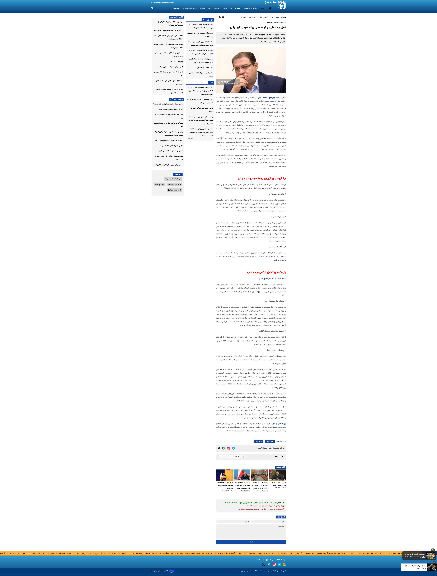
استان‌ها (202, 8)
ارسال (251, 542)
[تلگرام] (233, 448)
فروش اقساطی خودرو (173, 178)
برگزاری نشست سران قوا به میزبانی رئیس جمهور (168, 30)
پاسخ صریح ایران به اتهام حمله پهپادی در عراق (169, 140)
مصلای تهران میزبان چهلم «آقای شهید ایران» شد (168, 165)
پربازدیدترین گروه (176, 99)
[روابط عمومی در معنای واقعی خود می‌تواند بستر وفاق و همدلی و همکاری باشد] (242, 475)
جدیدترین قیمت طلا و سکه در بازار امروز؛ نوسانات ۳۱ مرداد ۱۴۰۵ (414, 555)
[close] (433, 549)
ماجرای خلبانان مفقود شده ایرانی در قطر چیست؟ (168, 104)
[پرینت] (220, 17)
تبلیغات (258, 559)
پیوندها (265, 559)
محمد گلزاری (262, 97)
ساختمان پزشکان (174, 184)
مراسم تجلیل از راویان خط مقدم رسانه (171, 145)
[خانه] (270, 8)
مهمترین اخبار (208, 19)
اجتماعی (246, 8)
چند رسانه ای (187, 8)
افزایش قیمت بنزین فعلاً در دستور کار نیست (169, 151)
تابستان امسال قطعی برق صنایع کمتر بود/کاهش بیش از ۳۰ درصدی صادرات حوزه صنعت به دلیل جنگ (200, 90)
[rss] (284, 564)
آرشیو (191, 138)
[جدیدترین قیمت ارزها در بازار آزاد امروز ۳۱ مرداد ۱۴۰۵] (432, 567)
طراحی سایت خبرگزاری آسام (159, 571)
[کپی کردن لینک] (232, 457)
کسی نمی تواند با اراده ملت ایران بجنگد (171, 67)
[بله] (223, 448)
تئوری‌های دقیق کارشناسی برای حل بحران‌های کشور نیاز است (225, 485)
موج (268, 571)
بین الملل (216, 8)
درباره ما (272, 559)
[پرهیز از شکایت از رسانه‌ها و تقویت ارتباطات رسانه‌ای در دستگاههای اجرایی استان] (259, 475)
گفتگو (211, 82)
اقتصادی (254, 8)
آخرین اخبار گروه (176, 17)
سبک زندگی (176, 8)
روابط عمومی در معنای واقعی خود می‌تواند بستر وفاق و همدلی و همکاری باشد (242, 485)
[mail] (223, 17)
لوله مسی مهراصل (174, 190)
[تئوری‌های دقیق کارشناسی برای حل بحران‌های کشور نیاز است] (224, 475)
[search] (152, 7)
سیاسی (262, 8)
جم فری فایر (159, 184)
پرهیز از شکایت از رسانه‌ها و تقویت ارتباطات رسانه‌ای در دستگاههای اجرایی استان (260, 485)
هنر (231, 8)
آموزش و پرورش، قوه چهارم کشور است (171, 109)
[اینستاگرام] (228, 448)
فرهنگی (237, 8)
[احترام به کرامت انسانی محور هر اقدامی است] (277, 475)
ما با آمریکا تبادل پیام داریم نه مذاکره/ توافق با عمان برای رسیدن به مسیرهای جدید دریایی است (201, 132)
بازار (209, 8)
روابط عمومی (281, 423)
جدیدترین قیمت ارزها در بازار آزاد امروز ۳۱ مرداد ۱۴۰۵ (415, 567)
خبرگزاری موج (274, 97)
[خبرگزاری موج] (282, 5)
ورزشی (224, 8)
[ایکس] (219, 448)
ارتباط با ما (281, 559)
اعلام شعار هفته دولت (176, 61)
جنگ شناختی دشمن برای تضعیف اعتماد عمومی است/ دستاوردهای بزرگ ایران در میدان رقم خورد (201, 120)
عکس (195, 8)
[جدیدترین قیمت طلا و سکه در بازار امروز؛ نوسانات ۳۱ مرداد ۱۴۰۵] (431, 555)
